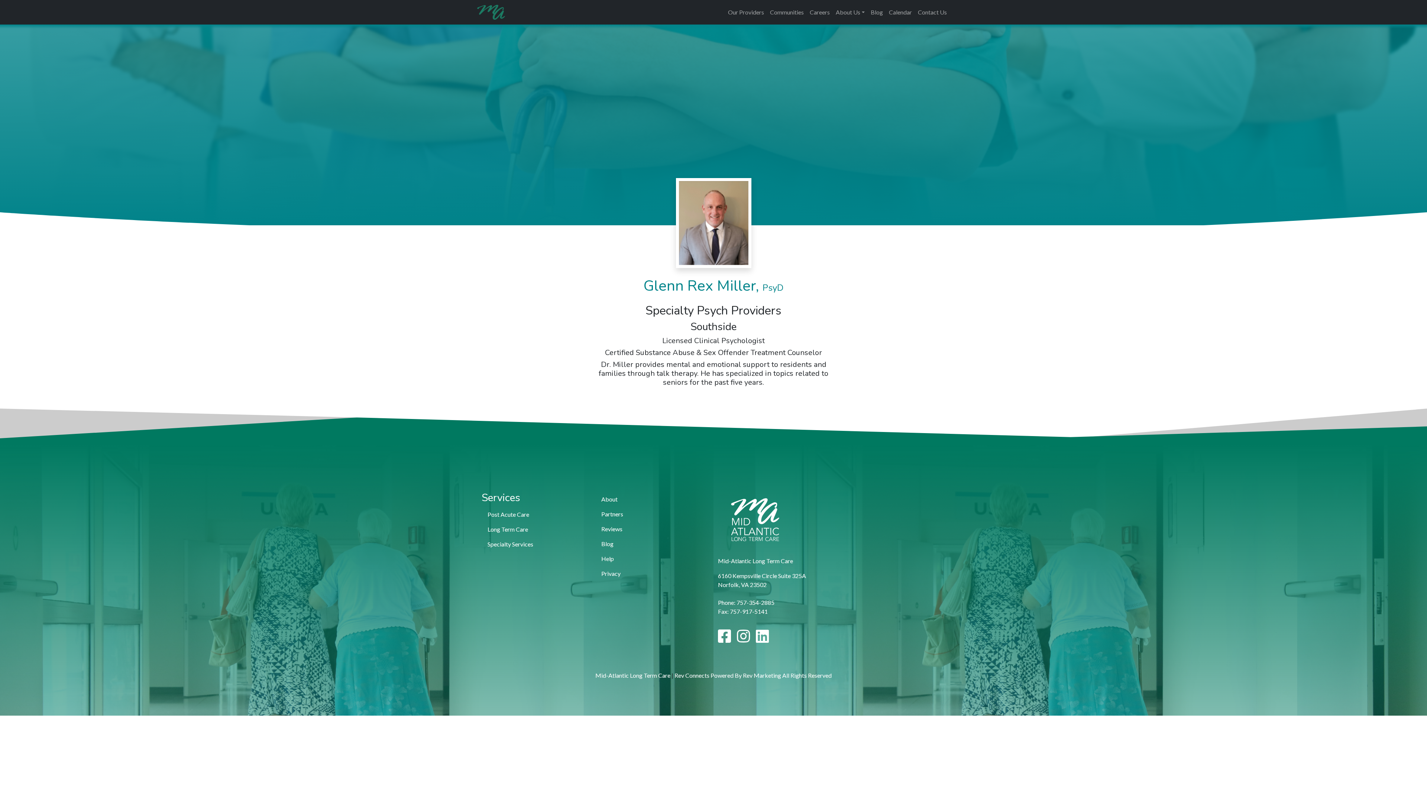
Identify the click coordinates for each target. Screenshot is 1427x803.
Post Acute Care (508, 514)
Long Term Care (508, 529)
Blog (877, 12)
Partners (612, 513)
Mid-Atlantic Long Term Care (632, 675)
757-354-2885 (755, 602)
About (609, 499)
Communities (787, 12)
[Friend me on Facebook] (724, 639)
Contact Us (932, 12)
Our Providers (746, 12)
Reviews (611, 528)
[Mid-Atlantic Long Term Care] (491, 12)
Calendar (900, 12)
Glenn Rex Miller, (713, 286)
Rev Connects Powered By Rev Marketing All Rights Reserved (753, 675)
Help (607, 558)
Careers (820, 12)
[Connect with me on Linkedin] (762, 639)
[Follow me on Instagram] (743, 639)
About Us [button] (848, 12)
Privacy (611, 573)
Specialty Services (510, 544)
